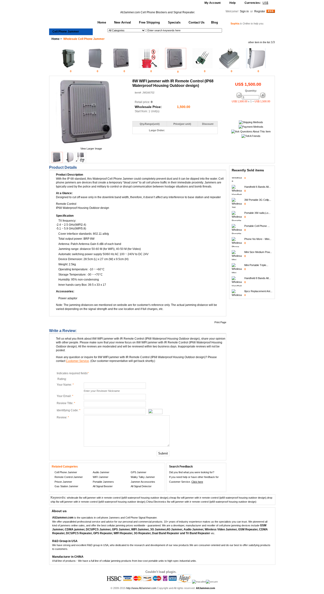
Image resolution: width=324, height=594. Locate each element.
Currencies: (256, 3)
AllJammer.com (130, 12)
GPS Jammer (138, 472)
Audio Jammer (101, 472)
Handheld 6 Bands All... (257, 183)
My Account (212, 3)
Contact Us (196, 22)
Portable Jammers (103, 481)
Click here (197, 481)
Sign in (245, 11)
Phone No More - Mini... (257, 236)
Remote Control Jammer (69, 477)
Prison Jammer (63, 481)
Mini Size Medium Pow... (258, 249)
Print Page (220, 322)
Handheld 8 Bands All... (257, 275)
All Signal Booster (103, 486)
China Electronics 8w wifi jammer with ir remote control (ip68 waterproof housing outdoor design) (201, 501)
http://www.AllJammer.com (141, 588)
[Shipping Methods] (251, 122)
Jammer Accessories (143, 481)
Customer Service (77, 361)
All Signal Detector (141, 486)
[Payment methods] (251, 126)
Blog (214, 22)
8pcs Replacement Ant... (258, 288)
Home (101, 22)
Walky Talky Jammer (143, 477)
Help (232, 3)
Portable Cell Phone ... (257, 223)
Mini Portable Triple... (256, 262)
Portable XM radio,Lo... (257, 210)
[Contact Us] (251, 131)
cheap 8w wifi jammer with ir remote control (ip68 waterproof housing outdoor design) (217, 497)
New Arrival (122, 22)
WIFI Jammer (100, 477)
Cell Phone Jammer (65, 31)
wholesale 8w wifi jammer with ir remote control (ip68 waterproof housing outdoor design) (117, 497)
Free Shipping (149, 22)
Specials (174, 22)
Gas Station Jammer (66, 486)
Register (259, 11)
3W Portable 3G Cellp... (257, 197)
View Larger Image (91, 148)
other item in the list (259, 42)
